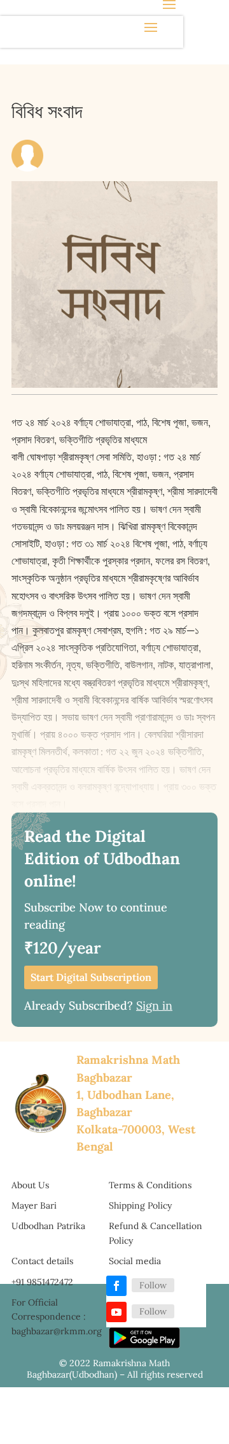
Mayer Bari (34, 1205)
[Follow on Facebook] (116, 1286)
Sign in (154, 1005)
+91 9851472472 (42, 1282)
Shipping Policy (140, 1205)
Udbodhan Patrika (48, 1226)
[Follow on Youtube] (116, 1312)
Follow (153, 1285)
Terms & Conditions (150, 1185)
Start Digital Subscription (91, 977)
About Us (30, 1185)
